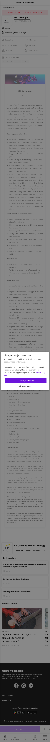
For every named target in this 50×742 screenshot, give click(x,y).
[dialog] (25, 371)
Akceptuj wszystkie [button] (25, 381)
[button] (25, 386)
